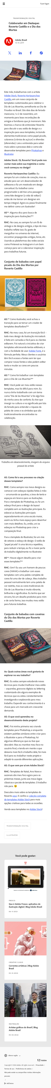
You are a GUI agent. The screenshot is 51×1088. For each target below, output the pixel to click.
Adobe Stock (10, 95)
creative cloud (16, 962)
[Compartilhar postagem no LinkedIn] (20, 53)
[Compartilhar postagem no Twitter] (9, 53)
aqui (15, 795)
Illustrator (8, 154)
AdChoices (10, 1083)
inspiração (14, 1024)
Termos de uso (9, 1069)
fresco (12, 901)
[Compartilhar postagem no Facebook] (30, 53)
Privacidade (40, 1065)
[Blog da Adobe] (11, 4)
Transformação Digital (24, 18)
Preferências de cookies (24, 1069)
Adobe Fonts (35, 350)
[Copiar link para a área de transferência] (41, 53)
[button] (25, 1055)
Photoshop (36, 150)
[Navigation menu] (4, 4)
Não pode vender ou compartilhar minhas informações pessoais (22, 1074)
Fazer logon (44, 4)
